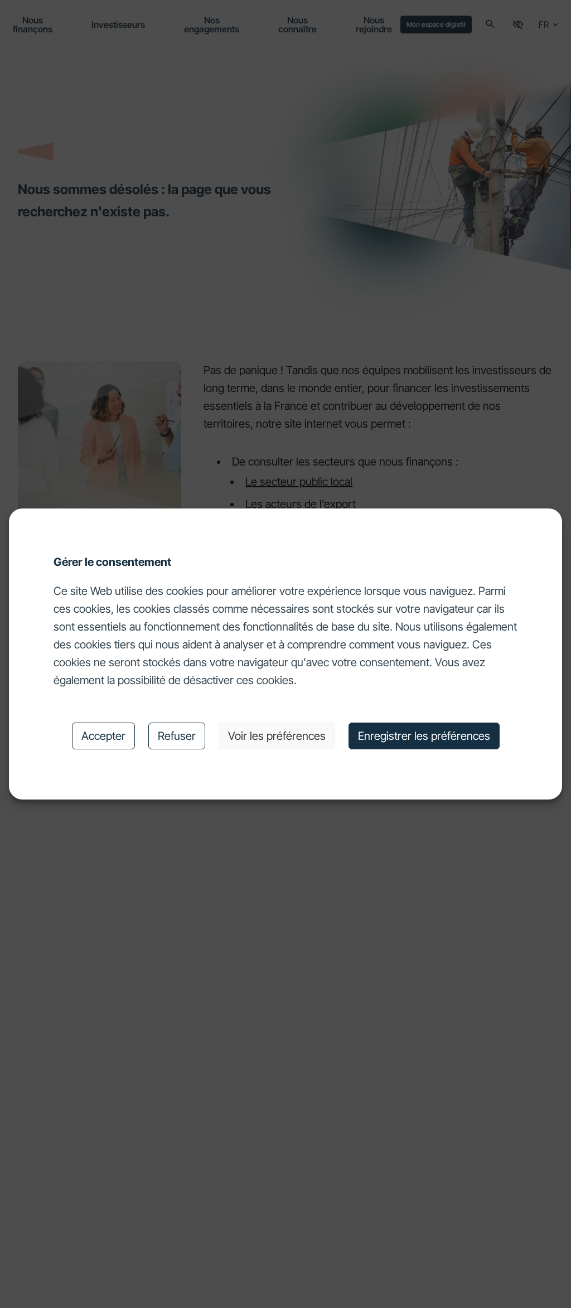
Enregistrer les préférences (424, 736)
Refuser (177, 736)
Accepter (103, 736)
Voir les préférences (277, 736)
